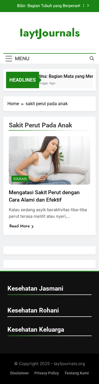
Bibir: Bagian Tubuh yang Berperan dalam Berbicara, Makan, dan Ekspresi (44, 6)
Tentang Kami (76, 373)
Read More (19, 226)
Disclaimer (19, 373)
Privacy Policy (46, 373)
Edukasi (20, 178)
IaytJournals (50, 33)
